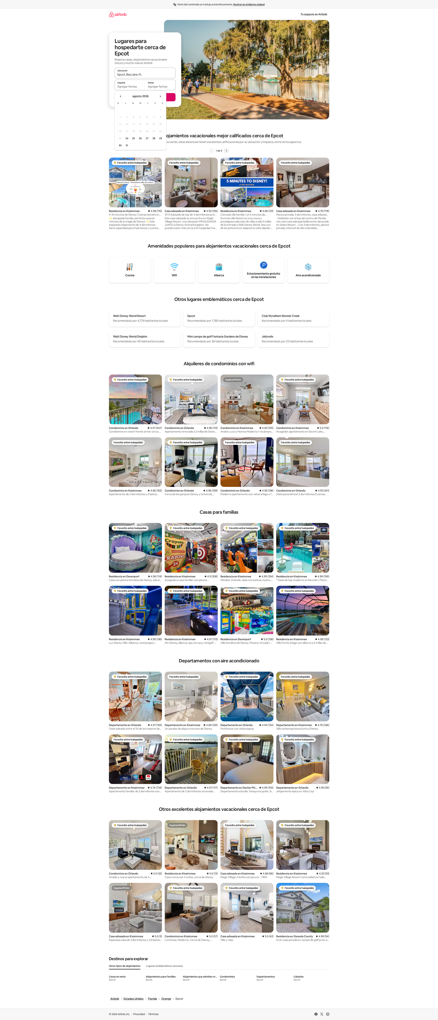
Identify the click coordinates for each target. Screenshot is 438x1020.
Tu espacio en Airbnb (313, 14)
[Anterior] (211, 150)
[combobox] (145, 74)
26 (140, 138)
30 (120, 145)
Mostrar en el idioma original (249, 4)
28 (153, 138)
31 (127, 145)
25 (133, 138)
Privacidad (139, 1014)
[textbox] (129, 86)
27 (147, 138)
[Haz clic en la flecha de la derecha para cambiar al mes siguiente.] (160, 96)
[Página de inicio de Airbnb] (117, 14)
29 (160, 138)
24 (126, 138)
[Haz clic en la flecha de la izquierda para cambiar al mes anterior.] (121, 96)
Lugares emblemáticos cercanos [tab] (164, 966)
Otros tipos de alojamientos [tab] (124, 966)
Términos (153, 1014)
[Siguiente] (226, 150)
